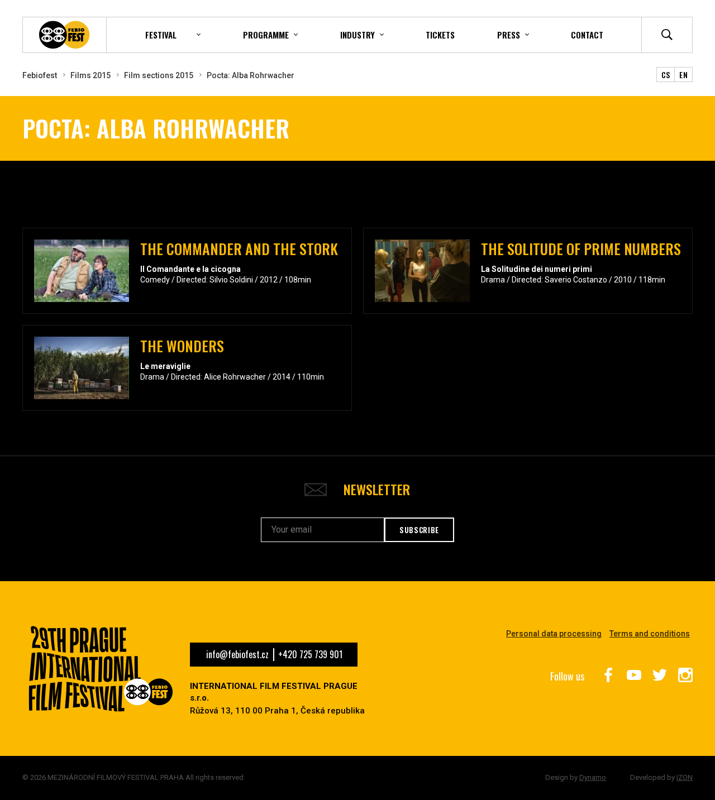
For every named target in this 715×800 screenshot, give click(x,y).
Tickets (440, 34)
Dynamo (592, 777)
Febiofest (39, 75)
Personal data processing (554, 633)
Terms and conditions (649, 633)
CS (665, 74)
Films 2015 (90, 75)
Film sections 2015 (158, 75)
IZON (684, 777)
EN (683, 74)
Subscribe (419, 529)
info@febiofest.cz (237, 654)
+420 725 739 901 (310, 654)
